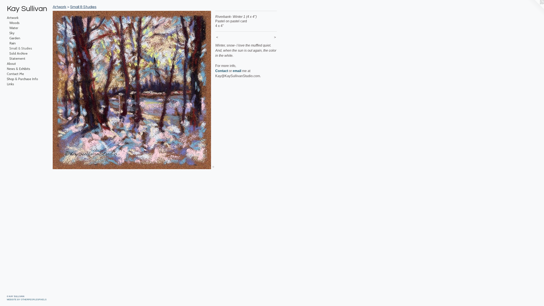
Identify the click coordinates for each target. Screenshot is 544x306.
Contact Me (15, 74)
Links (10, 84)
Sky (11, 33)
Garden (14, 38)
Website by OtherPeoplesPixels (27, 299)
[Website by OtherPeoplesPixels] (535, 8)
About (11, 64)
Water (13, 28)
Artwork (12, 18)
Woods (14, 23)
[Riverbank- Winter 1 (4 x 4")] (132, 90)
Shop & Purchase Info (22, 79)
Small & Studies (20, 48)
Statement (17, 59)
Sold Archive (18, 53)
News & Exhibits (18, 69)
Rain (12, 43)
